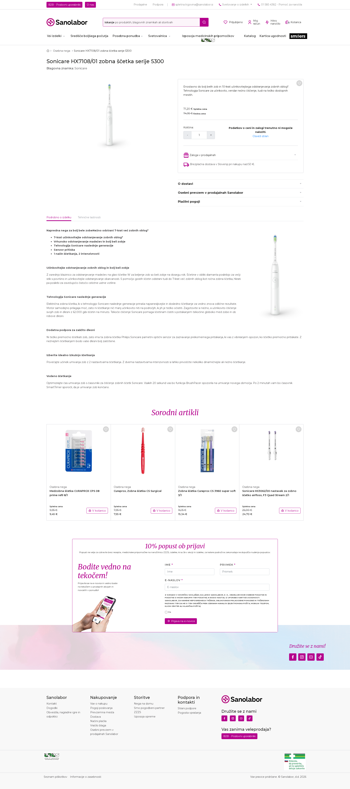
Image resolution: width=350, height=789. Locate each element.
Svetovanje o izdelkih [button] (235, 4)
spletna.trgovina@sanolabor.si (194, 4)
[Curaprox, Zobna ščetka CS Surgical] (143, 452)
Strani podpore (187, 708)
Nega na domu (143, 703)
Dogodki (51, 708)
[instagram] (302, 656)
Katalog (250, 36)
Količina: (188, 127)
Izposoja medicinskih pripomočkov (208, 36)
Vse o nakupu (98, 703)
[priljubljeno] (299, 83)
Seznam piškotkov (55, 776)
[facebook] (293, 656)
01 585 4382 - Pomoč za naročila (281, 4)
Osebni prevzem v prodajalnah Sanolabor (210, 192)
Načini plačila (98, 721)
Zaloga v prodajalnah (203, 155)
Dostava (95, 716)
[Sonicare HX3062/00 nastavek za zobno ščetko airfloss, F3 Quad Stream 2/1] (271, 452)
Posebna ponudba (126, 36)
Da (169, 612)
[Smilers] (298, 36)
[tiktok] (320, 656)
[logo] (67, 22)
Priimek (226, 564)
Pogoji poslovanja (101, 708)
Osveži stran (261, 136)
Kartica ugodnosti (272, 36)
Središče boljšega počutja (89, 36)
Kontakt (51, 703)
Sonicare (81, 68)
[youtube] (311, 656)
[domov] (48, 50)
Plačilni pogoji (189, 201)
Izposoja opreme (144, 716)
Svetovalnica (157, 36)
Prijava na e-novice (183, 621)
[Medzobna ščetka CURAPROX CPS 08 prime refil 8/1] (79, 452)
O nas (90, 4)
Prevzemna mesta (102, 712)
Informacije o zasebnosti (85, 776)
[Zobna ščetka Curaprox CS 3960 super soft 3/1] (207, 452)
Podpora (158, 4)
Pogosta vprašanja (189, 712)
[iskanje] (204, 22)
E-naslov (172, 580)
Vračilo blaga (98, 725)
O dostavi (185, 184)
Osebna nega (62, 50)
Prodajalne (140, 4)
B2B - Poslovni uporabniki (64, 4)
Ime (168, 564)
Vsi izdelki (54, 36)
